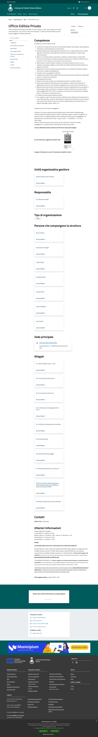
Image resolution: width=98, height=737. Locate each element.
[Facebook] (73, 8)
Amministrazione (17, 19)
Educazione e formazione (55, 674)
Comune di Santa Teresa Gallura (48, 343)
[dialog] (49, 728)
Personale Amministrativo (13, 687)
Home (10, 19)
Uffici (25, 19)
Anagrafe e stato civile (33, 674)
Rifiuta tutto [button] (54, 731)
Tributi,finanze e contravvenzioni (57, 679)
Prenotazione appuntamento (35, 699)
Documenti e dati (11, 689)
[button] (48, 734)
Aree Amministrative (12, 676)
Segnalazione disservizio (33, 702)
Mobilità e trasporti (32, 691)
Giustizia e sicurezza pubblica (56, 676)
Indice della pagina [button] (14, 38)
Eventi (72, 689)
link (62, 728)
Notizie (72, 674)
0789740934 (45, 521)
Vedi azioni (80, 26)
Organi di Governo (11, 674)
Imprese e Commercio (33, 682)
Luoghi (72, 686)
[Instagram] (76, 8)
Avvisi (72, 679)
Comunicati (73, 676)
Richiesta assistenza (33, 707)
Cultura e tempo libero (33, 676)
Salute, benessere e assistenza (56, 684)
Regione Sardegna (11, 2)
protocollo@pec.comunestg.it (16, 715)
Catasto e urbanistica (33, 686)
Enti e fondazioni (11, 682)
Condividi (73, 26)
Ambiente (51, 682)
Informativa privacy (53, 702)
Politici (8, 684)
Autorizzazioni (52, 687)
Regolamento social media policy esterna (56, 710)
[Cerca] (89, 8)
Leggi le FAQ (31, 704)
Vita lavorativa (31, 679)
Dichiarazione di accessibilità (55, 707)
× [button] (96, 721)
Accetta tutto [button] (43, 731)
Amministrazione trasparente (55, 699)
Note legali (51, 704)
